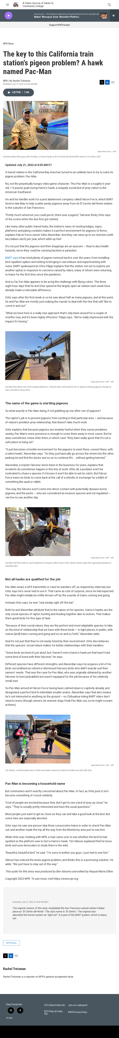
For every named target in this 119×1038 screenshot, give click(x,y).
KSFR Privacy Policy (77, 1012)
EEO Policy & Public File (53, 1012)
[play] (8, 15)
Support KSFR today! (59, 25)
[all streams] (114, 15)
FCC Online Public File (54, 1005)
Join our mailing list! (77, 1005)
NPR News (8, 43)
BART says (11, 257)
